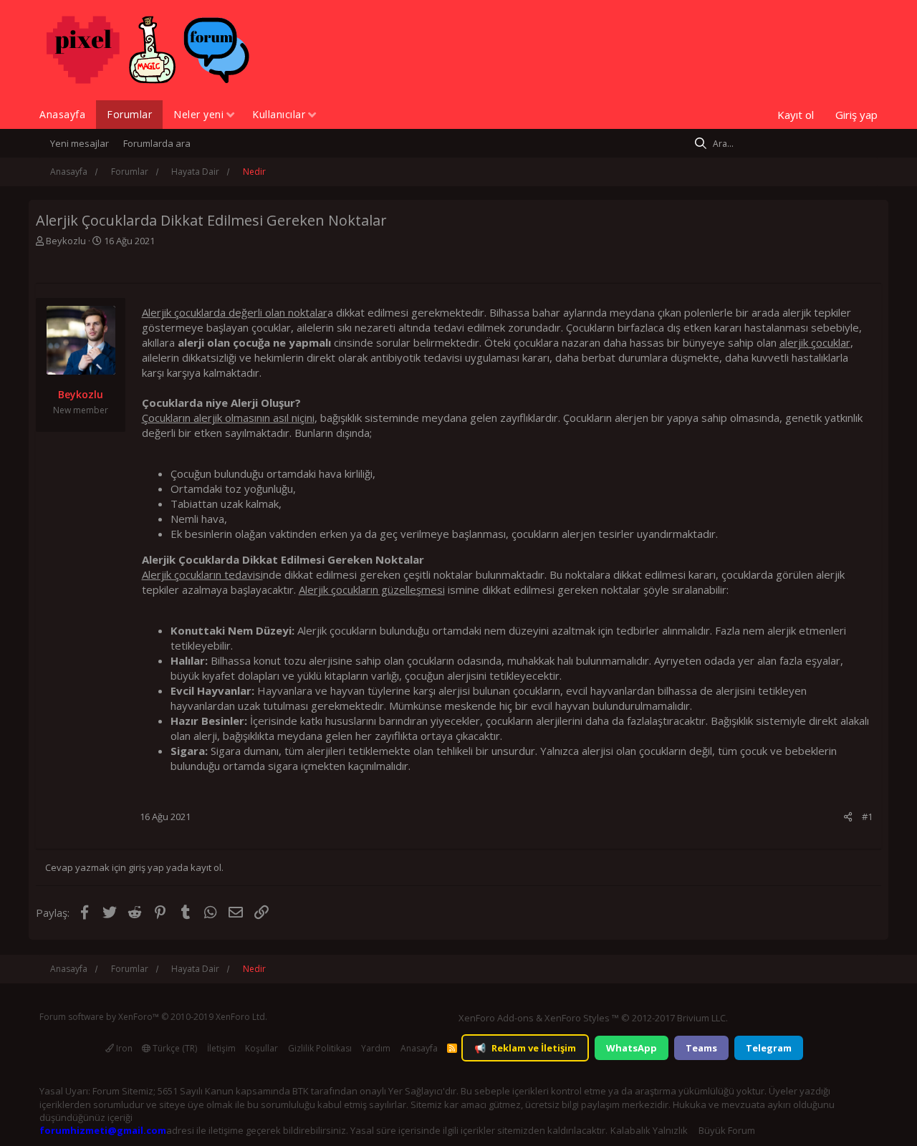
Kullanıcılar (278, 114)
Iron (123, 1048)
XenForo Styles (577, 1017)
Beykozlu (66, 240)
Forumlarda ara (157, 143)
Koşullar (261, 1048)
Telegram (769, 1047)
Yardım (375, 1048)
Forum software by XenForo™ (153, 1017)
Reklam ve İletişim (525, 1047)
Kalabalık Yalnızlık (649, 1130)
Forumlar (129, 114)
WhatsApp (631, 1047)
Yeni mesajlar (79, 143)
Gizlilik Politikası (320, 1048)
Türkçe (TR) (173, 1048)
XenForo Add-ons (496, 1017)
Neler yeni (198, 114)
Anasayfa (62, 114)
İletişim (221, 1048)
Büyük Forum (726, 1130)
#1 (867, 816)
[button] (230, 115)
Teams (701, 1047)
